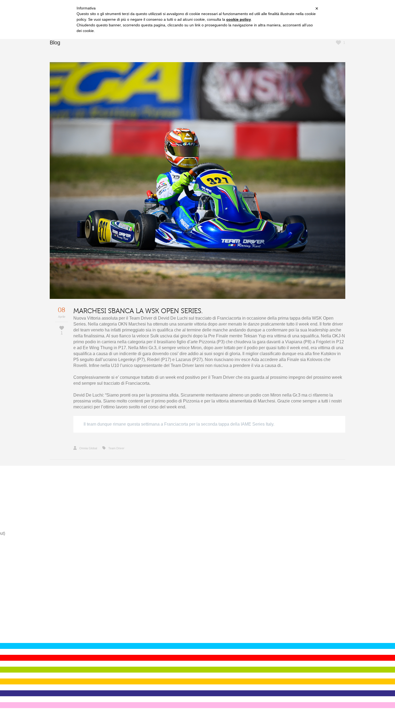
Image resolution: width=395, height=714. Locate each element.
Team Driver (116, 448)
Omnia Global (88, 448)
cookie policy (238, 19)
